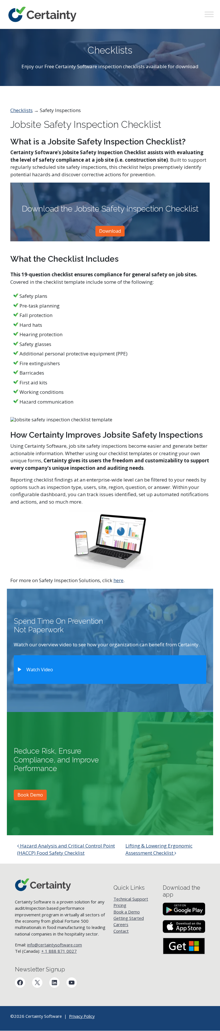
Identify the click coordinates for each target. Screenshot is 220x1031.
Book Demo (30, 795)
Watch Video (39, 669)
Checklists (21, 110)
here (118, 580)
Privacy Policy (82, 1016)
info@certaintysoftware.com (54, 945)
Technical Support (130, 899)
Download (110, 231)
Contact (121, 931)
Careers (120, 924)
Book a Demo (126, 911)
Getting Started (128, 918)
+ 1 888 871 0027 (59, 951)
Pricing (119, 905)
